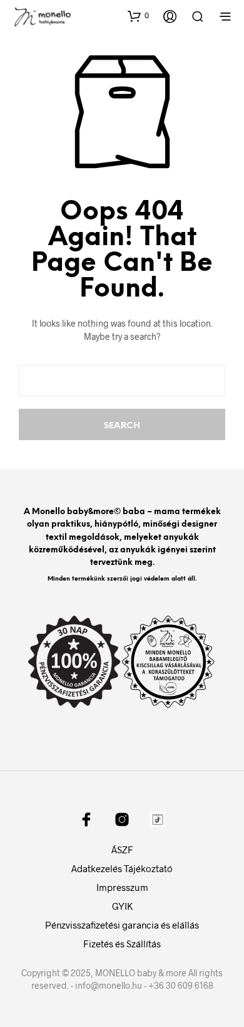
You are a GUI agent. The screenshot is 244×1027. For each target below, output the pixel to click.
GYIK (122, 906)
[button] (138, 15)
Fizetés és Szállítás (122, 943)
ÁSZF (122, 849)
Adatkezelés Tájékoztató (122, 868)
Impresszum (122, 887)
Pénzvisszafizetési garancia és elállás (122, 924)
